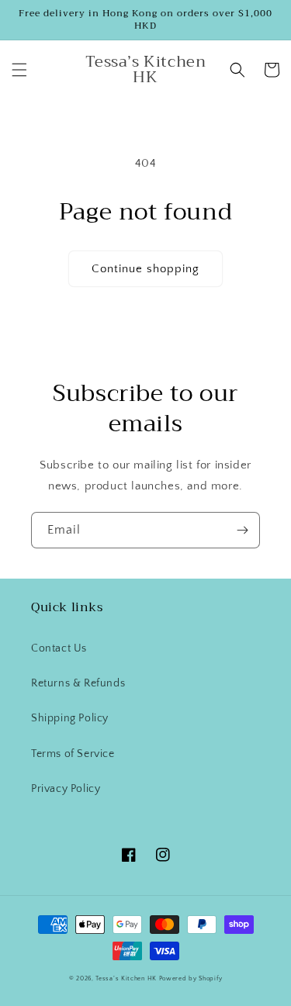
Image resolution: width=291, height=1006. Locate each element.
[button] (19, 70)
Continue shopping (145, 268)
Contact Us (59, 648)
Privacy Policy (65, 789)
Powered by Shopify (191, 978)
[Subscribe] (242, 530)
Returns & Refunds (78, 683)
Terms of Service (73, 754)
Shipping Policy (70, 718)
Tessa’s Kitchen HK (126, 978)
